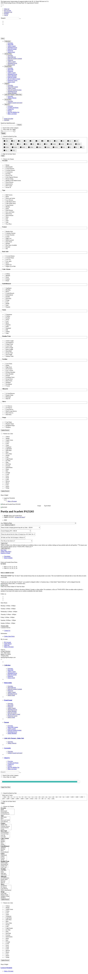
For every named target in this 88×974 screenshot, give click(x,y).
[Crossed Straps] (5, 834)
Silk (7, 330)
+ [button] (5, 499)
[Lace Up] (5, 835)
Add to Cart (4, 543)
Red (7, 471)
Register (6, 13)
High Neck (9, 367)
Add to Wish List (5, 548)
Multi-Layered (10, 240)
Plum (7, 469)
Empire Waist (9, 395)
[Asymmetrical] (4, 864)
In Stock (22, 517)
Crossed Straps (10, 257)
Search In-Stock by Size (10, 136)
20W (78, 144)
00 (14, 141)
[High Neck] (5, 873)
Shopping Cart (8, 12)
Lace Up (8, 259)
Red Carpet (9, 185)
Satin (7, 326)
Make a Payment (12, 501)
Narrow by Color (8, 433)
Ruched (8, 247)
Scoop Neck (9, 379)
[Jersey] (4, 859)
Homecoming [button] (8, 682)
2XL (13, 150)
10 (50, 141)
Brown (8, 481)
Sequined (8, 328)
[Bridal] (7, 809)
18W (70, 144)
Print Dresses (9, 210)
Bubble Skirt (9, 231)
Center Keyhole (10, 235)
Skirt (7, 217)
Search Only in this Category (10, 128)
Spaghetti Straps (10, 425)
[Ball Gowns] (5, 817)
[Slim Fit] (5, 882)
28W (31, 147)
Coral (7, 474)
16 (70, 141)
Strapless (8, 382)
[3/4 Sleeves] (6, 887)
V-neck (8, 386)
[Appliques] (5, 847)
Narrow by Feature (9, 159)
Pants (7, 208)
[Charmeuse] (4, 855)
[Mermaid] (5, 881)
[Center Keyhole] (6, 828)
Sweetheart (9, 384)
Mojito (8, 438)
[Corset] (6, 829)
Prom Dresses (9, 182)
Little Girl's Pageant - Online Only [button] (14, 738)
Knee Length (9, 349)
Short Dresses (9, 215)
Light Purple (9, 459)
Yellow (8, 436)
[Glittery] (3, 840)
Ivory (7, 476)
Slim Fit (8, 398)
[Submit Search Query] (20, 772)
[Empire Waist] (5, 879)
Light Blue (9, 448)
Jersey (7, 319)
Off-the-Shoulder (10, 372)
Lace (7, 302)
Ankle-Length (9, 341)
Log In (6, 15)
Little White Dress (11, 203)
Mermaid (8, 397)
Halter (7, 365)
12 (56, 141)
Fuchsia (8, 466)
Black (7, 483)
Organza (8, 324)
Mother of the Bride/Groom (13, 180)
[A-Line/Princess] (5, 878)
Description (7, 556)
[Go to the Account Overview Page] (1, 6)
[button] (7, 41)
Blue (7, 452)
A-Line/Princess (10, 393)
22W (7, 147)
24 (20, 144)
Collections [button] (7, 665)
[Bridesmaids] (7, 811)
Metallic (8, 275)
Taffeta (8, 331)
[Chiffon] (4, 856)
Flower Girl (9, 175)
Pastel (7, 280)
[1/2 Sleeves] (6, 885)
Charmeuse (9, 314)
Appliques (8, 288)
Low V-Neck (9, 370)
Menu (2, 38)
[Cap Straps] (5, 893)
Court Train (9, 346)
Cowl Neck (9, 363)
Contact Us (7, 630)
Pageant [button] (6, 722)
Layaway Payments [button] (9, 498)
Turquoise (8, 447)
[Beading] (5, 849)
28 (33, 144)
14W (54, 144)
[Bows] (5, 850)
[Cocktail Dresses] (7, 814)
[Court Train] (4, 867)
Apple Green (9, 440)
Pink (7, 462)
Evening (8, 173)
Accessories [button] (7, 748)
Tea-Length (9, 354)
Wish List (6, 9)
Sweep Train (9, 353)
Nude (7, 477)
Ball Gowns (9, 195)
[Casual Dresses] (7, 812)
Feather (8, 296)
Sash (7, 305)
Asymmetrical (9, 342)
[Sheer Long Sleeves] (6, 890)
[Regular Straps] (5, 895)
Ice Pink (8, 460)
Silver (7, 486)
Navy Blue (9, 454)
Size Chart (3, 550)
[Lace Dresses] (5, 821)
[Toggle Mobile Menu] (1, 659)
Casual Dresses (10, 168)
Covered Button (10, 256)
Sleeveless (8, 414)
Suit (7, 219)
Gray (7, 484)
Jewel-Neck (9, 369)
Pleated (8, 243)
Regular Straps (10, 424)
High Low (9, 238)
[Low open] (5, 837)
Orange (8, 472)
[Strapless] (5, 897)
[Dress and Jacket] (5, 820)
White (7, 488)
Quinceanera (9, 184)
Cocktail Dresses (10, 170)
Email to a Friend (5, 553)
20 (6, 144)
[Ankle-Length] (4, 863)
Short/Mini (9, 351)
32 (47, 144)
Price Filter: (7, 129)
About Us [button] (7, 758)
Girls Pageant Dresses (12, 177)
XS (64, 147)
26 (26, 144)
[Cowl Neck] (5, 870)
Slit (7, 248)
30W (39, 147)
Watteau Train (9, 356)
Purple (7, 455)
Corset (7, 236)
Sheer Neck (9, 380)
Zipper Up (9, 264)
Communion (9, 172)
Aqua (7, 445)
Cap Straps (9, 422)
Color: (2, 525)
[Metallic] (3, 841)
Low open (8, 261)
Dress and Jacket (10, 198)
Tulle (7, 333)
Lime (7, 443)
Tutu (7, 222)
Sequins (8, 307)
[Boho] (5, 818)
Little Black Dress (11, 201)
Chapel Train (9, 344)
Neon (7, 277)
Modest (8, 207)
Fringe (7, 300)
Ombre (8, 279)
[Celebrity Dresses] (6, 826)
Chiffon (8, 316)
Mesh (7, 323)
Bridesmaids (9, 167)
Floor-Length (9, 347)
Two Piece (9, 224)
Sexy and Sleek (10, 212)
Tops (7, 220)
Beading (8, 290)
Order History (8, 643)
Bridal (7, 165)
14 (63, 141)
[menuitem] (45, 9)
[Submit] (20, 18)
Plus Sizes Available (11, 245)
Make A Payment (8, 647)
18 (77, 141)
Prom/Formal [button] (8, 700)
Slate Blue (9, 450)
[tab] (45, 499)
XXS (56, 147)
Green (7, 442)
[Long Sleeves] (6, 888)
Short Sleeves (9, 413)
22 (13, 144)
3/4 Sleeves (9, 407)
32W (48, 147)
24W (15, 147)
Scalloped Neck (10, 377)
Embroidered (9, 295)
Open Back (9, 241)
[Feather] (4, 858)
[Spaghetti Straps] (5, 896)
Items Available (8, 558)
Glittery (8, 274)
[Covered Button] (5, 832)
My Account (7, 10)
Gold (7, 479)
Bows (7, 291)
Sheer (7, 263)
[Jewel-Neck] (5, 875)
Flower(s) (8, 298)
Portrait (8, 375)
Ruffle (7, 303)
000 (7, 141)
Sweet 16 (8, 187)
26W (23, 147)
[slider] (78, 781)
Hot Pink (8, 464)
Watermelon (9, 467)
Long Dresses (9, 205)
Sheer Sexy (9, 213)
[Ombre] (3, 844)
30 (40, 144)
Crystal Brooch (10, 293)
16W (62, 144)
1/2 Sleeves (9, 406)
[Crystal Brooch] (5, 852)
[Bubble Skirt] (6, 825)
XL (6, 150)
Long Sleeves (9, 409)
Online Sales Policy (6, 551)
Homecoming (9, 179)
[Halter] (5, 872)
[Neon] (3, 843)
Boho (7, 196)
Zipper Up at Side (11, 266)
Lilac (7, 457)
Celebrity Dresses (10, 233)
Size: (2, 523)
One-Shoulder (9, 374)
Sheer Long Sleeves (11, 411)
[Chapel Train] (4, 866)
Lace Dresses (9, 200)
